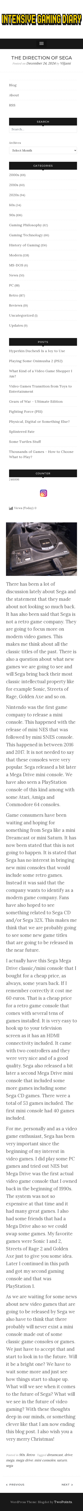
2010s (13, 185)
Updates (16, 325)
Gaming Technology (26, 235)
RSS (12, 105)
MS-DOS (16, 265)
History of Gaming (24, 245)
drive (68, 1455)
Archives (15, 143)
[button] (41, 44)
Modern (15, 255)
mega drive (24, 1460)
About (14, 95)
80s (12, 205)
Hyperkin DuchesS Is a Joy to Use (37, 351)
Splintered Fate (22, 431)
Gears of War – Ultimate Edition (36, 401)
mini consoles (44, 1460)
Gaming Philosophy (25, 225)
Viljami (65, 63)
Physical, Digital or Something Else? (39, 421)
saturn (62, 1460)
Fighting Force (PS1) (25, 411)
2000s (14, 175)
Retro (13, 295)
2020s (14, 195)
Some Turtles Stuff (25, 441)
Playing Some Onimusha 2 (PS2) (35, 361)
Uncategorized (21, 315)
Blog (13, 85)
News (13, 275)
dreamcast (55, 1455)
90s (12, 215)
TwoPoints (63, 1502)
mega (10, 1460)
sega (9, 1466)
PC (11, 285)
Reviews (15, 305)
